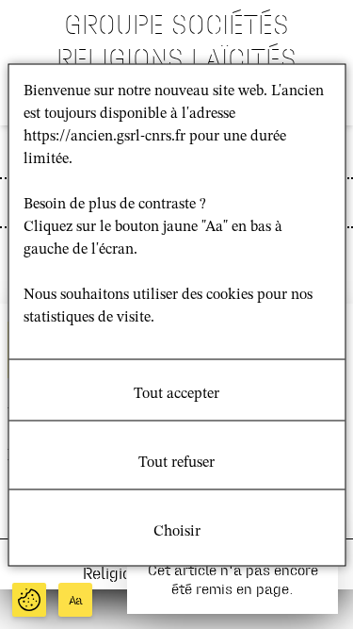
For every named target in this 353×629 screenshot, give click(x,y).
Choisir (177, 530)
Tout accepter (176, 393)
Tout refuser (176, 462)
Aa (76, 600)
